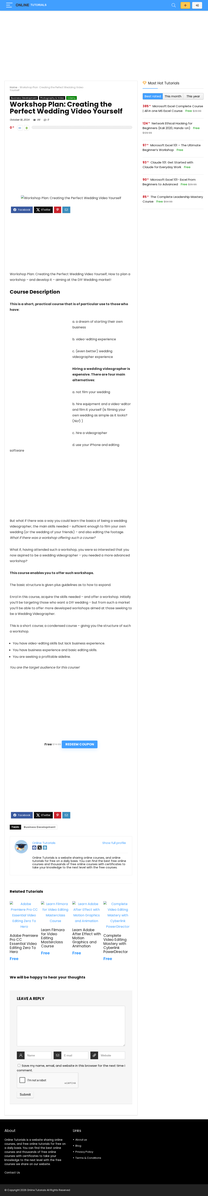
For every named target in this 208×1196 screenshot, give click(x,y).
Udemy (71, 98)
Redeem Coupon (79, 744)
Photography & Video (52, 98)
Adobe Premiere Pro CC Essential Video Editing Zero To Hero (24, 943)
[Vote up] (26, 128)
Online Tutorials (43, 843)
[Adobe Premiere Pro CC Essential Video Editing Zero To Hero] (24, 904)
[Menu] (9, 5)
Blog (78, 1146)
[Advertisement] (104, 43)
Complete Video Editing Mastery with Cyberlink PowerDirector (115, 943)
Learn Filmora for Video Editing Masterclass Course (53, 938)
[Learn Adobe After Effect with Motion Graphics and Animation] (86, 904)
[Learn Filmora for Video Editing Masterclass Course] (55, 904)
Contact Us (12, 1173)
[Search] (174, 5)
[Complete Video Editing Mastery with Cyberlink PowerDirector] (117, 904)
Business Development (24, 98)
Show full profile (114, 843)
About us (81, 1140)
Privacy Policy (84, 1152)
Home (13, 87)
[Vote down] (20, 128)
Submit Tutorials (185, 5)
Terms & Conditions (88, 1158)
